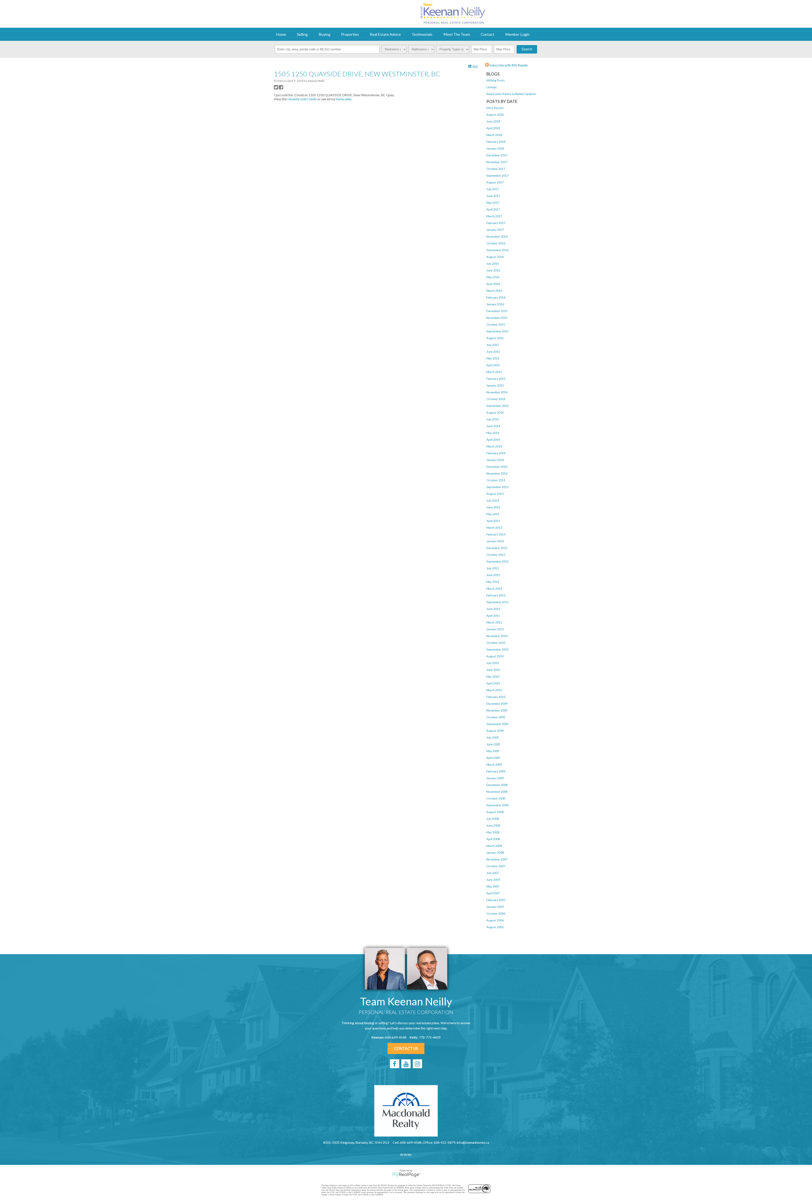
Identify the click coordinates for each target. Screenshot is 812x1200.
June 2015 (493, 351)
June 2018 (493, 121)
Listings (491, 87)
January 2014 (495, 460)
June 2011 (493, 609)
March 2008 (494, 846)
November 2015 (497, 317)
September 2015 (497, 331)
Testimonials (422, 34)
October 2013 (495, 480)
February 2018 (495, 141)
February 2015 (495, 378)
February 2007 (495, 900)
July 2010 (492, 663)
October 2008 (495, 798)
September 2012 (497, 561)
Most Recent (495, 108)
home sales (344, 99)
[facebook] (394, 1063)
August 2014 (495, 412)
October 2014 (495, 399)
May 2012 (492, 581)
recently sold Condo (302, 99)
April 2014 (493, 439)
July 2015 (492, 345)
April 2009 (493, 758)
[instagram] (417, 1063)
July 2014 (492, 419)
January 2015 (495, 385)
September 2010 (497, 649)
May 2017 (492, 202)
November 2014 (497, 392)
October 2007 (495, 866)
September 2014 (497, 405)
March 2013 (494, 527)
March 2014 (494, 446)
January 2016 (495, 304)
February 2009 (495, 771)
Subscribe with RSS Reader (508, 65)
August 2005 (495, 927)
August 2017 (495, 182)
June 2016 (493, 270)
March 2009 (494, 764)
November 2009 (497, 710)
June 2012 (493, 575)
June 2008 (493, 825)
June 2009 (493, 744)
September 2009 (497, 724)
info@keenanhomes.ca (473, 1142)
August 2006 (495, 920)
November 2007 (497, 859)
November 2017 (497, 162)
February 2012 (495, 595)
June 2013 (493, 507)
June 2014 (493, 426)
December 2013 (497, 466)
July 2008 (492, 818)
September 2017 (497, 175)
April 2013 (493, 521)
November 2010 (497, 636)
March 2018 (494, 135)
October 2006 (495, 913)
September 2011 (497, 602)
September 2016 (497, 250)
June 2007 (493, 879)
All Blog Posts (495, 80)
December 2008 (497, 785)
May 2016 (492, 277)
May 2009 (492, 751)
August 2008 (495, 812)
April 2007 (493, 893)
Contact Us (406, 1048)
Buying (324, 34)
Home (281, 34)
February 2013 (495, 534)
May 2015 (492, 358)
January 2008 (495, 852)
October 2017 (495, 169)
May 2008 (492, 832)
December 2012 (497, 548)
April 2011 (493, 615)
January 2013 (495, 541)
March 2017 (494, 216)
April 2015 (493, 365)
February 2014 (495, 453)
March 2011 (494, 622)
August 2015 (495, 338)
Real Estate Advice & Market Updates (511, 94)
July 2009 (492, 737)
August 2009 (495, 730)
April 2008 (493, 839)
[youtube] (406, 1063)
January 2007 (495, 906)
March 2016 (494, 290)
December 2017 (497, 155)
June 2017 (493, 196)
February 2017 (495, 223)
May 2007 (492, 886)
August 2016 (495, 257)
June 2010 (493, 670)
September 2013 (497, 487)
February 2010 (495, 697)
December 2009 (497, 703)
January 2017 (495, 229)
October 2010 (495, 642)
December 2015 (497, 311)
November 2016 (497, 236)
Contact (487, 34)
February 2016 (495, 297)
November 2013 (497, 473)
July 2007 (492, 873)
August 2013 (495, 493)
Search (526, 49)
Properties (350, 34)
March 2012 (494, 588)
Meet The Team (456, 34)
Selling (302, 34)
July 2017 (492, 189)
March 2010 (494, 690)
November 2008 (497, 791)
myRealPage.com (406, 1175)
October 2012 (495, 554)
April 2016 (493, 284)
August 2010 (495, 656)
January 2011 (495, 629)
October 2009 (495, 717)
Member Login (517, 34)
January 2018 (495, 148)
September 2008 (497, 805)
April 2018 (493, 128)
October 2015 (495, 324)
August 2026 (495, 114)
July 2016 (492, 263)
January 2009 (495, 778)
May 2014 (492, 433)
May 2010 (492, 676)
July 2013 (492, 500)
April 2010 (493, 683)
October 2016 (495, 243)
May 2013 (492, 514)
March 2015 (494, 372)
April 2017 (493, 209)
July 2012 (492, 568)
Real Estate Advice (385, 34)
